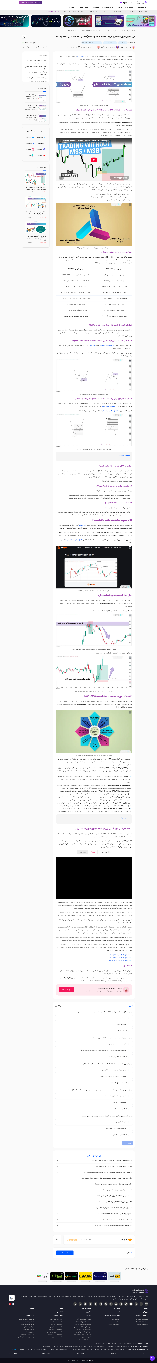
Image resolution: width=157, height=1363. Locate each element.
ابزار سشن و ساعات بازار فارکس (26, 1337)
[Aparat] (90, 1304)
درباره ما (146, 1308)
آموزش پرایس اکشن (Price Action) (91, 43)
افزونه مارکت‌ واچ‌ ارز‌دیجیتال (84, 1329)
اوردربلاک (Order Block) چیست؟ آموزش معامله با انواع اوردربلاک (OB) (31, 107)
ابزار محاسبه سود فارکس (56, 1327)
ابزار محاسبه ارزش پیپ (57, 1324)
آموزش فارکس (113, 31)
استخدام (32, 1308)
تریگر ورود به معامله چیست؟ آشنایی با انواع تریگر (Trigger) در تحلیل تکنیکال (36, 188)
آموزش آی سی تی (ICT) (110, 43)
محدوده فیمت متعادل (108, 406)
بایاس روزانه (82, 525)
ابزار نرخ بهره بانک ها (29, 1332)
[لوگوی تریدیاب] (141, 2)
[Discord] (106, 1304)
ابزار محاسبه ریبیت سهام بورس (55, 1334)
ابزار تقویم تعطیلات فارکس (27, 1324)
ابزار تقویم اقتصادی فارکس (27, 1322)
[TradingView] (146, 1304)
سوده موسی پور (86, 47)
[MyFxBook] (80, 1304)
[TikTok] (126, 1304)
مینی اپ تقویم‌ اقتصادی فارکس (83, 1324)
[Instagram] (100, 1304)
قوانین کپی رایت (80, 1353)
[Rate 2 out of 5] (74, 1240)
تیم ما (61, 1308)
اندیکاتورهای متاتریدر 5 (142, 1322)
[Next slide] (3, 21)
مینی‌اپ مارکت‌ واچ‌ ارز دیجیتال (83, 1322)
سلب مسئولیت (46, 1353)
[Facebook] (95, 1304)
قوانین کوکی (113, 1353)
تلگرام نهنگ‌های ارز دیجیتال (84, 1340)
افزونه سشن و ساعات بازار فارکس (82, 1327)
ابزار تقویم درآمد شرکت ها (27, 1327)
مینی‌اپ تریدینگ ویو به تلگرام (84, 1319)
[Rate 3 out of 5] (72, 1240)
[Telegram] (121, 1304)
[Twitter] (136, 1304)
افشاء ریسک (145, 1353)
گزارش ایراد (145, 1312)
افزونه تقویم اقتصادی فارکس (83, 1332)
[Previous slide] (154, 21)
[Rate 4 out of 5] (70, 1240)
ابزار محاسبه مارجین (57, 1337)
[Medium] (111, 1304)
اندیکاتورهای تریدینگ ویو (141, 1324)
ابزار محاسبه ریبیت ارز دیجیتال (55, 1332)
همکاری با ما (88, 1312)
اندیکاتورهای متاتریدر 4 (142, 1319)
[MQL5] (141, 1304)
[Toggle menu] (152, 1358)
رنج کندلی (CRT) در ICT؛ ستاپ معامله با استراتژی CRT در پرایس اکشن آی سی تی (31, 96)
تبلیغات (118, 1312)
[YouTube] (131, 1304)
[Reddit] (116, 1304)
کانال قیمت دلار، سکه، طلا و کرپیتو (82, 1334)
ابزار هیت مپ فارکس (28, 1329)
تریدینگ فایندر (131, 31)
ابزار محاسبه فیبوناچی (57, 1322)
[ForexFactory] (85, 1304)
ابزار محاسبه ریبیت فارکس (56, 1329)
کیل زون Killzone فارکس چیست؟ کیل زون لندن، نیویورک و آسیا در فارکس (31, 116)
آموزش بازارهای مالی (122, 31)
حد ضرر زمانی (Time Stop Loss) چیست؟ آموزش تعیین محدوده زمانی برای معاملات (36, 238)
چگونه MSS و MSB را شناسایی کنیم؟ (37, 78)
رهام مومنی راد (123, 47)
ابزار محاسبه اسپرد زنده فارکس (26, 1319)
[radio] (94, 1018)
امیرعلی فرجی (104, 47)
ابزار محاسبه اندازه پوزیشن (27, 1334)
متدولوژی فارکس (86, 1308)
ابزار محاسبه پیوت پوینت (56, 1319)
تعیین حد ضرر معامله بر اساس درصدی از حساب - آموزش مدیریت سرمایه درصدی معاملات (36, 213)
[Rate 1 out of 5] (76, 1240)
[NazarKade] (75, 1304)
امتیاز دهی (60, 1312)
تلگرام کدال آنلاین (86, 1337)
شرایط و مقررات (13, 1353)
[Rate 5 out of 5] (68, 1240)
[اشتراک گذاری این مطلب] (24, 36)
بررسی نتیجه (127, 1143)
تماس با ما (117, 1308)
